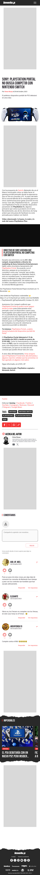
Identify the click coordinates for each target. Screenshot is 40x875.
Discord (31, 405)
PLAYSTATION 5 (8, 415)
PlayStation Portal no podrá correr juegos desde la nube (18, 307)
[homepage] (9, 3)
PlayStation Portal (9, 268)
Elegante (14, 596)
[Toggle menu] (35, 3)
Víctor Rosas (9, 91)
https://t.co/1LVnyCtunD (9, 298)
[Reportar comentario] (36, 563)
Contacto (13, 856)
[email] (13, 444)
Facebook (20, 403)
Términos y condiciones (23, 856)
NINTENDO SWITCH (25, 411)
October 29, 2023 (32, 300)
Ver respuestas (33, 588)
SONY (5, 419)
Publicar (32, 545)
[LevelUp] (7, 866)
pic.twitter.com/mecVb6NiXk (28, 298)
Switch (20, 190)
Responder (21, 588)
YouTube (5, 405)
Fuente (4, 399)
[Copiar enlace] (18, 424)
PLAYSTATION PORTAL (23, 415)
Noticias (23, 405)
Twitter (28, 403)
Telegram (6, 407)
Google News (17, 407)
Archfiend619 (16, 626)
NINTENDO (12, 411)
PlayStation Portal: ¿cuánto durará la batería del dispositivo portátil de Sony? (18, 331)
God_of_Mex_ (15, 562)
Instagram (14, 405)
